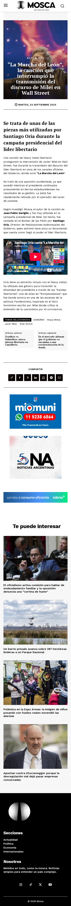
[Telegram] (51, 377)
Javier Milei (11, 324)
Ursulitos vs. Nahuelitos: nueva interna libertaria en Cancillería (16, 340)
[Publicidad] (35, 411)
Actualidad (35, 58)
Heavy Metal (53, 320)
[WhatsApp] (43, 377)
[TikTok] (31, 885)
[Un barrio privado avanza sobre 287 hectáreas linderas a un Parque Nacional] (35, 622)
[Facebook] (19, 377)
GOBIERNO (38, 320)
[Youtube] (50, 885)
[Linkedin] (35, 377)
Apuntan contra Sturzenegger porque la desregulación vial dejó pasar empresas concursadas (31, 776)
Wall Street (26, 324)
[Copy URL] (11, 377)
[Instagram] (21, 885)
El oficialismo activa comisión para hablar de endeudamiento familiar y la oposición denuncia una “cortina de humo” (33, 588)
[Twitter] (27, 377)
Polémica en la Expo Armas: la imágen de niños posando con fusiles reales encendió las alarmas (35, 712)
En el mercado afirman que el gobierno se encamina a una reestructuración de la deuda (51, 342)
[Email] (59, 377)
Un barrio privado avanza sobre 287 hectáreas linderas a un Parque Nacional (35, 650)
